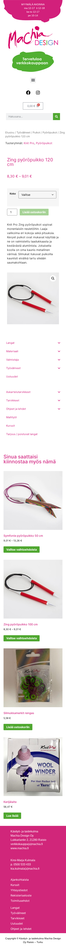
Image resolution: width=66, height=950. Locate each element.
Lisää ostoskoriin (34, 212)
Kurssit (15, 885)
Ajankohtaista (20, 879)
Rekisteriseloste (21, 895)
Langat (15, 907)
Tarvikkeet (17, 918)
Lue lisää (12, 815)
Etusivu (9, 132)
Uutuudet (17, 923)
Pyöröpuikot (44, 143)
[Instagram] (37, 92)
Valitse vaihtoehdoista (21, 549)
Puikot (36, 132)
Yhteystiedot (19, 890)
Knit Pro (29, 143)
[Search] (56, 116)
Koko (13, 193)
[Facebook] (28, 92)
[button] (33, 80)
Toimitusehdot (20, 900)
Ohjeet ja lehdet (21, 929)
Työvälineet (23, 132)
